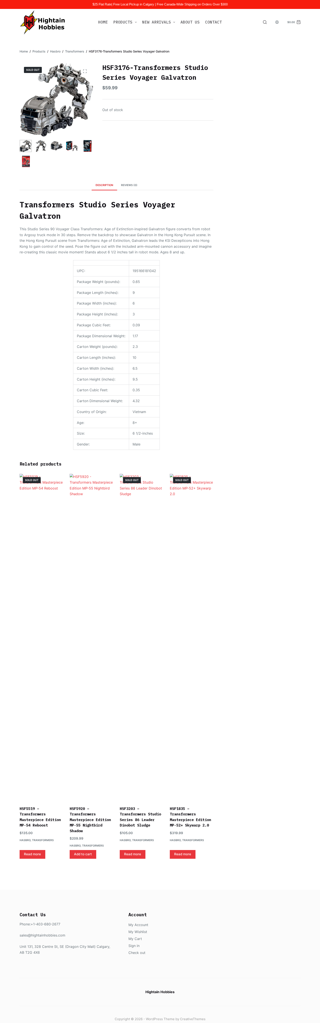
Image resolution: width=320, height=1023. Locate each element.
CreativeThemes (192, 1019)
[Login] (277, 22)
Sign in (134, 945)
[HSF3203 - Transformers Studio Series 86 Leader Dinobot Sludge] (141, 637)
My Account (138, 925)
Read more (32, 854)
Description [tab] (104, 185)
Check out (136, 952)
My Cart (135, 939)
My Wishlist (137, 932)
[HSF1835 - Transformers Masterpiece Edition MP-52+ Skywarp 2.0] (191, 637)
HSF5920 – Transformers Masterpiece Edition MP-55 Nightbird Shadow (90, 819)
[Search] (265, 22)
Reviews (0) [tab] (129, 185)
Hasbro (25, 840)
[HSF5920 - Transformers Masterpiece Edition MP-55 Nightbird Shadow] (91, 637)
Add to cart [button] (83, 854)
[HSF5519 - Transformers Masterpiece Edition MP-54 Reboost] (41, 637)
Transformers (43, 840)
